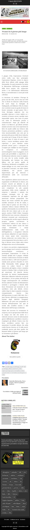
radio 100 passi (6, 503)
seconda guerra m (22, 372)
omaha (22, 370)
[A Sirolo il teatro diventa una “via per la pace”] (6, 408)
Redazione (5, 33)
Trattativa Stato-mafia (18, 509)
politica (17, 500)
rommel (4, 372)
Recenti (22, 415)
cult (10, 481)
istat (3, 491)
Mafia (3, 494)
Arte (25, 472)
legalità (14, 491)
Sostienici (22, 519)
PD (14, 497)
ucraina (4, 513)
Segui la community (28, 22)
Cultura (3, 28)
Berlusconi (5, 475)
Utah (3, 374)
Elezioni (4, 484)
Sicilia (4, 509)
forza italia (18, 484)
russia (23, 506)
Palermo (15, 494)
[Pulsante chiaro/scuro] (22, 21)
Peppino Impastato (7, 500)
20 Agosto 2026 (17, 411)
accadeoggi (5, 368)
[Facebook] (14, 3)
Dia (21, 481)
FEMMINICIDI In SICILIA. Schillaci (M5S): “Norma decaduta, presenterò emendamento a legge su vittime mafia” (19, 421)
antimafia (14, 472)
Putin (22, 500)
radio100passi (17, 503)
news (24, 405)
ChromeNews (22, 526)
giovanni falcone (7, 488)
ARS (20, 472)
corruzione (5, 478)
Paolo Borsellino (6, 497)
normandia (17, 370)
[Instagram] (16, 3)
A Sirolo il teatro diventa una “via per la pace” (20, 408)
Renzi (24, 503)
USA (10, 513)
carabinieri (20, 475)
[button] (1, 21)
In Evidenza (9, 28)
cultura (16, 481)
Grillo (22, 488)
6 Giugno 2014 (13, 33)
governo (16, 488)
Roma (17, 506)
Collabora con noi (14, 519)
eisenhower (15, 368)
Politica (19, 415)
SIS (9, 509)
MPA (9, 494)
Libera (20, 491)
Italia (8, 491)
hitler (20, 368)
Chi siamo (6, 519)
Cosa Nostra (14, 478)
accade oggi (23, 366)
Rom (13, 506)
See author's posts (15, 357)
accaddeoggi (16, 366)
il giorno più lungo (6, 370)
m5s (26, 491)
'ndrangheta (5, 472)
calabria (12, 475)
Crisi (21, 478)
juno (12, 370)
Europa (11, 484)
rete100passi (5, 506)
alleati (10, 368)
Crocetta (4, 481)
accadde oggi (9, 366)
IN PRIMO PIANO (19, 405)
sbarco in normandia (12, 372)
